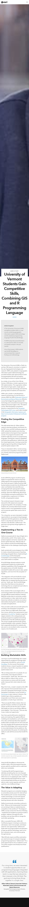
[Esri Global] (4, 2)
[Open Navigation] (27, 2)
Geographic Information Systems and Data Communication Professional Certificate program (14, 413)
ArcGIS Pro (12, 614)
